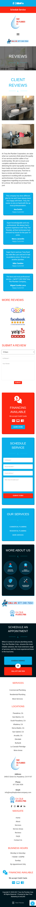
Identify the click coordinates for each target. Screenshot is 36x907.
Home (18, 818)
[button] (13, 3)
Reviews (18, 833)
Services (18, 825)
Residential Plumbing (18, 531)
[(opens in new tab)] (18, 310)
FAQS (18, 836)
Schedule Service (18, 661)
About (18, 821)
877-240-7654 (18, 785)
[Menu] (18, 34)
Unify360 (22, 896)
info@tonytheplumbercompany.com (18, 792)
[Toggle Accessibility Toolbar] (33, 903)
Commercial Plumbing (18, 527)
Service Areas (18, 829)
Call (18, 671)
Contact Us (18, 840)
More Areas (18, 750)
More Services (18, 535)
